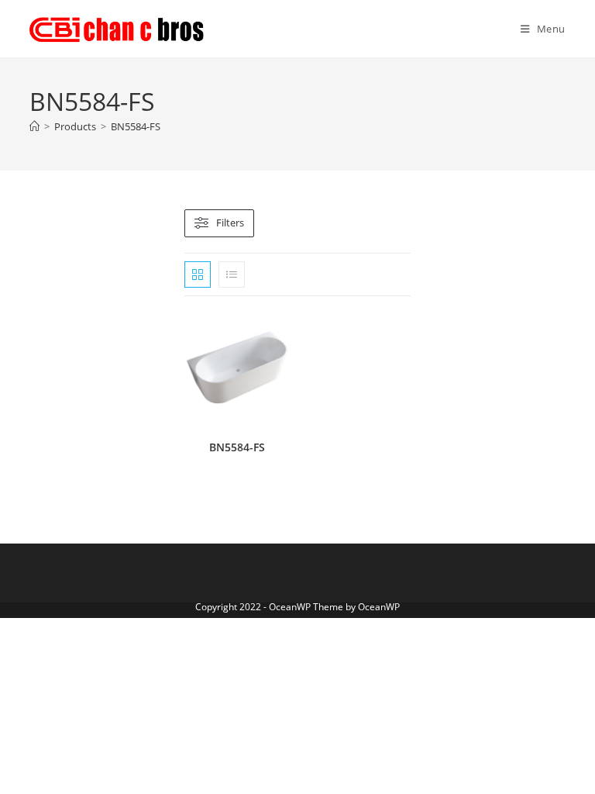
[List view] (231, 274)
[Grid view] (197, 274)
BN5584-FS (135, 126)
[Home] (34, 126)
